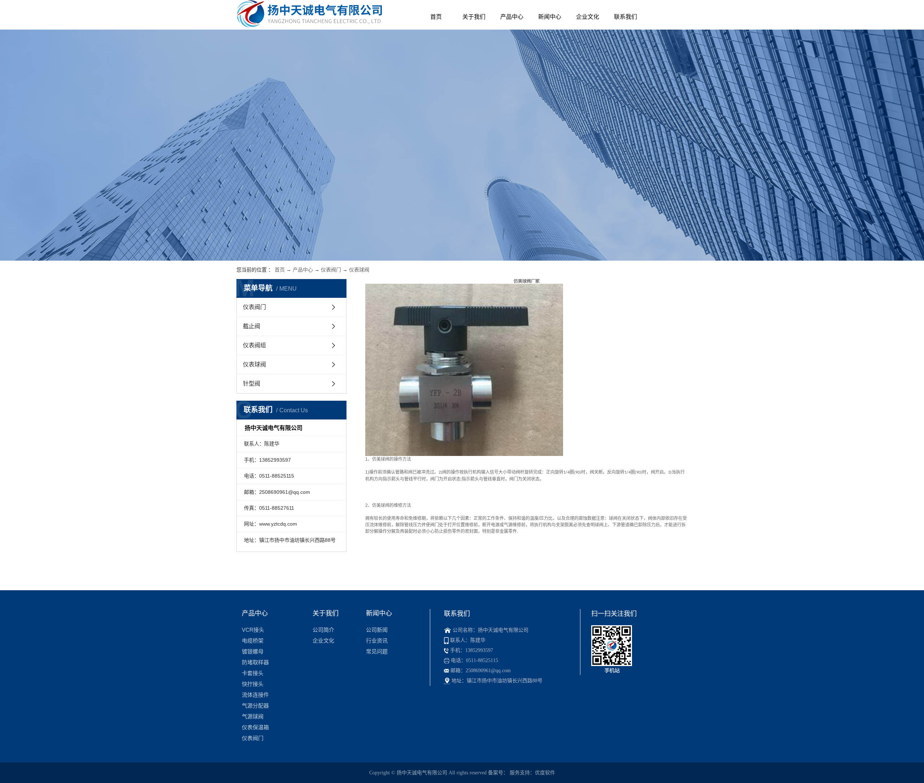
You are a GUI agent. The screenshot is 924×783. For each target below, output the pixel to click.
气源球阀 (252, 716)
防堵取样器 (255, 662)
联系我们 (625, 17)
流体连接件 (255, 695)
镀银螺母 (252, 651)
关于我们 (473, 17)
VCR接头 (253, 630)
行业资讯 (377, 641)
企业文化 (587, 17)
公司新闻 (377, 630)
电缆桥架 (252, 641)
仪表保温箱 (255, 727)
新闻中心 (549, 17)
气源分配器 (255, 705)
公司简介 (323, 630)
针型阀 (251, 383)
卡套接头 (252, 673)
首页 (436, 17)
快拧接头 (252, 684)
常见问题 (377, 651)
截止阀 (251, 326)
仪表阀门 (331, 270)
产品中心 (511, 17)
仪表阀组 (254, 345)
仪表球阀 (359, 270)
